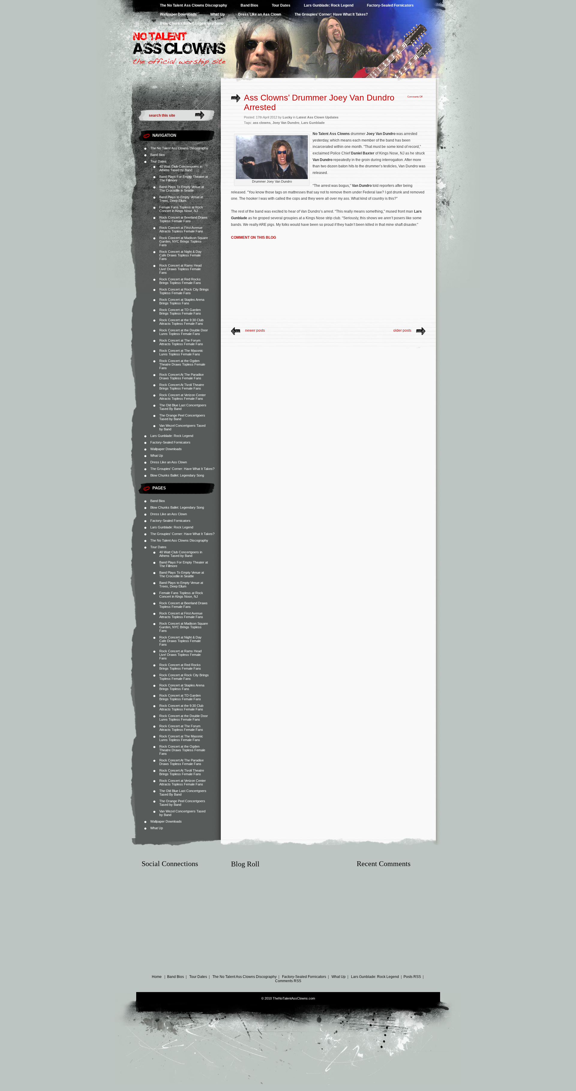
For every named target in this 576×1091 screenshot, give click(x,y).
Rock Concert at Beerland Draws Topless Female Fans (183, 219)
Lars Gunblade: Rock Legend (328, 5)
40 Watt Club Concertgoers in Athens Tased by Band (180, 168)
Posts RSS (412, 977)
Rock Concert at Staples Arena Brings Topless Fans (181, 301)
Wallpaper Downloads (178, 14)
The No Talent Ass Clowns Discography (193, 5)
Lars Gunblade (313, 122)
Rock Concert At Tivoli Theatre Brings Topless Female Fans (181, 386)
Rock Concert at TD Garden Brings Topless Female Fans (180, 311)
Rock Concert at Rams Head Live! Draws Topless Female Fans (180, 269)
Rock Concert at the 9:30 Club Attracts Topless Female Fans (181, 321)
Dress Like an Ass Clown (259, 14)
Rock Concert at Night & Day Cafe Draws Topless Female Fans (180, 255)
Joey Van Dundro (285, 122)
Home (157, 977)
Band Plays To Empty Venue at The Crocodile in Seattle (181, 188)
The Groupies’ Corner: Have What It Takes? (331, 14)
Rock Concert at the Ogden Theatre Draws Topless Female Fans (182, 364)
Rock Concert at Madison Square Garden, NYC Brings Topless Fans (183, 241)
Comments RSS (288, 981)
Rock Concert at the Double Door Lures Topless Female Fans (183, 332)
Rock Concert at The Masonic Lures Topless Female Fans (181, 352)
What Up (217, 14)
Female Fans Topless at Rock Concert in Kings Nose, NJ (181, 209)
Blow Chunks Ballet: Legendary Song (191, 23)
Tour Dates (281, 5)
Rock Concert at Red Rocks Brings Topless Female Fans (180, 281)
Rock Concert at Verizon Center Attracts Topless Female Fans (182, 396)
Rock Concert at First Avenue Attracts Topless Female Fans (181, 229)
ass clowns (262, 122)
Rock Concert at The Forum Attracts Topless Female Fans (181, 342)
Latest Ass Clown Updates (317, 117)
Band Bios (249, 5)
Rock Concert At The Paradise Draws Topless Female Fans (181, 376)
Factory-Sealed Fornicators (390, 5)
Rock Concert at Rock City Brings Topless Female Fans (184, 291)
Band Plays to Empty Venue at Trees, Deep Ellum (181, 198)
